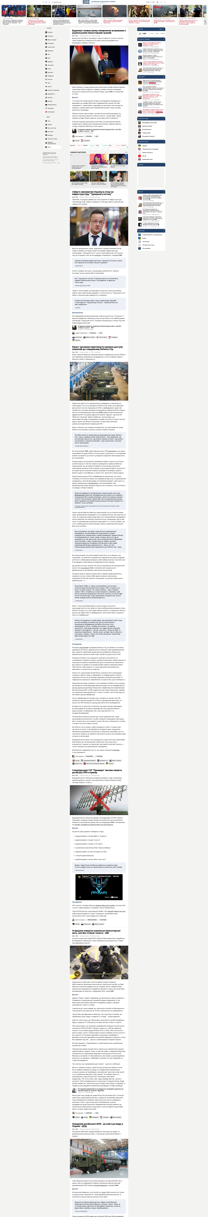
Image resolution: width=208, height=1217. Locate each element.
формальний (80, 495)
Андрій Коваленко (101, 1185)
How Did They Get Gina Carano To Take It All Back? (98, 183)
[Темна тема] (49, 2)
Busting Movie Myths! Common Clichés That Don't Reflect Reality (99, 167)
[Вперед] (205, 15)
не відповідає (93, 483)
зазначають (112, 451)
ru (165, 2)
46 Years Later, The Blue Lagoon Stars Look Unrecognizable (78, 167)
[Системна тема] (46, 2)
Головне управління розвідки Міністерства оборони (93, 825)
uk (157, 2)
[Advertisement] (151, 177)
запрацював (83, 647)
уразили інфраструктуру (116, 911)
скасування (85, 568)
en (161, 2)
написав (97, 255)
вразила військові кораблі (105, 905)
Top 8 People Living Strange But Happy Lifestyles (79, 183)
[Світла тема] (43, 2)
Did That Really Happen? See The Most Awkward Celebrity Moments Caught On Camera (118, 185)
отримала (115, 750)
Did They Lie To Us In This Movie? (118, 166)
